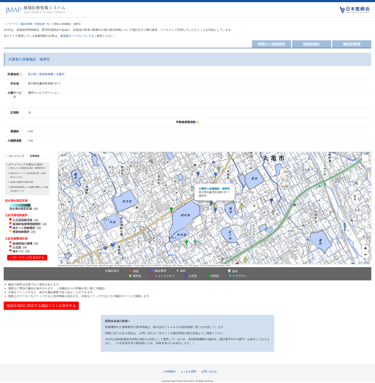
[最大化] (365, 158)
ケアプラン (240, 276)
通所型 (137, 276)
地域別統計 (311, 44)
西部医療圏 (46, 74)
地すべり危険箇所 (24, 227)
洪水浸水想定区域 (20, 208)
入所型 (192, 276)
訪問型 (215, 276)
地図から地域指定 (271, 44)
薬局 (235, 271)
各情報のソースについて (75, 35)
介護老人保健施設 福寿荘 (214, 188)
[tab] (16, 156)
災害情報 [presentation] (34, 156)
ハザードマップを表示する (27, 257)
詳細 (36, 209)
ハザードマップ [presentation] (15, 156)
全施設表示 (112, 270)
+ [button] (365, 248)
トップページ (11, 24)
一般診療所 (159, 270)
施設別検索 (27, 24)
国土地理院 (364, 262)
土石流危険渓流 (22, 220)
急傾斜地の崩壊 (22, 243)
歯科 (183, 270)
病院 (136, 271)
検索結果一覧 (42, 24)
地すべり (18, 251)
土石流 (17, 247)
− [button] (365, 254)
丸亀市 (60, 74)
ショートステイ (165, 276)
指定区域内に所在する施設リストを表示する (41, 305)
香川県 (32, 74)
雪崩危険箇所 (21, 231)
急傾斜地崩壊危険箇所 (27, 224)
